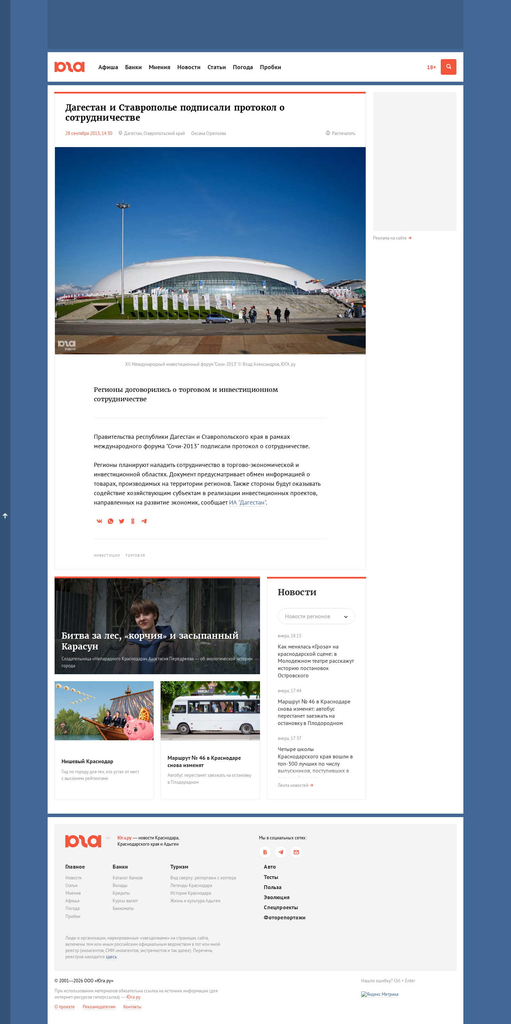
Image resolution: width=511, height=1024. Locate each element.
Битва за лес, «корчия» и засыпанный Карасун (150, 641)
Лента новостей (293, 785)
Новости (189, 67)
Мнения (159, 67)
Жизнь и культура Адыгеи (195, 901)
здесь (111, 957)
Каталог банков (128, 878)
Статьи (217, 67)
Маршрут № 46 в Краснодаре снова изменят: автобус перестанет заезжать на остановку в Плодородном (314, 712)
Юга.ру (124, 838)
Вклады (120, 885)
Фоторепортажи (285, 917)
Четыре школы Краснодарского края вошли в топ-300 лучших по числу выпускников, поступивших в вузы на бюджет (315, 763)
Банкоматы (123, 908)
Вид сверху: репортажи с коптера (203, 878)
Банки (133, 67)
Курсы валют (125, 901)
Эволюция (277, 897)
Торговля (135, 555)
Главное (75, 866)
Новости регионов (307, 616)
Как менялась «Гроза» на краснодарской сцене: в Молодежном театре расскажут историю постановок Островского (316, 661)
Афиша (108, 67)
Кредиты (121, 893)
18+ (431, 67)
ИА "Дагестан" (247, 502)
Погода (243, 67)
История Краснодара (190, 893)
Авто (270, 866)
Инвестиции (107, 555)
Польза (273, 887)
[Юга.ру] (69, 67)
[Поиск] (448, 67)
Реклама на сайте (390, 238)
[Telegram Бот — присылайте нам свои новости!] (296, 852)
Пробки (270, 67)
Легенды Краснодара (191, 885)
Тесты (271, 877)
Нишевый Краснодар (87, 761)
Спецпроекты (281, 907)
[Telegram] (281, 852)
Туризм (179, 866)
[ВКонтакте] (265, 852)
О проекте (65, 1007)
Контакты (132, 1007)
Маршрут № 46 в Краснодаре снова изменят (204, 761)
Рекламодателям (99, 1007)
